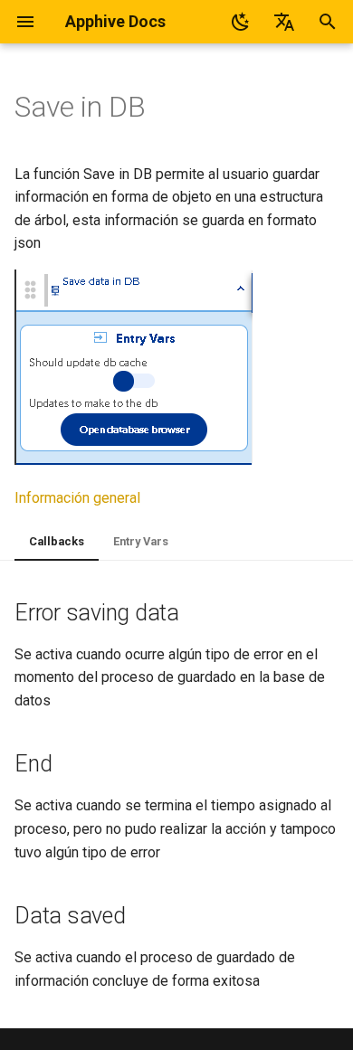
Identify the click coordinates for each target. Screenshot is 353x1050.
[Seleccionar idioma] (284, 22)
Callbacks (56, 541)
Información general (77, 497)
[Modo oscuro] (241, 22)
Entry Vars (140, 541)
